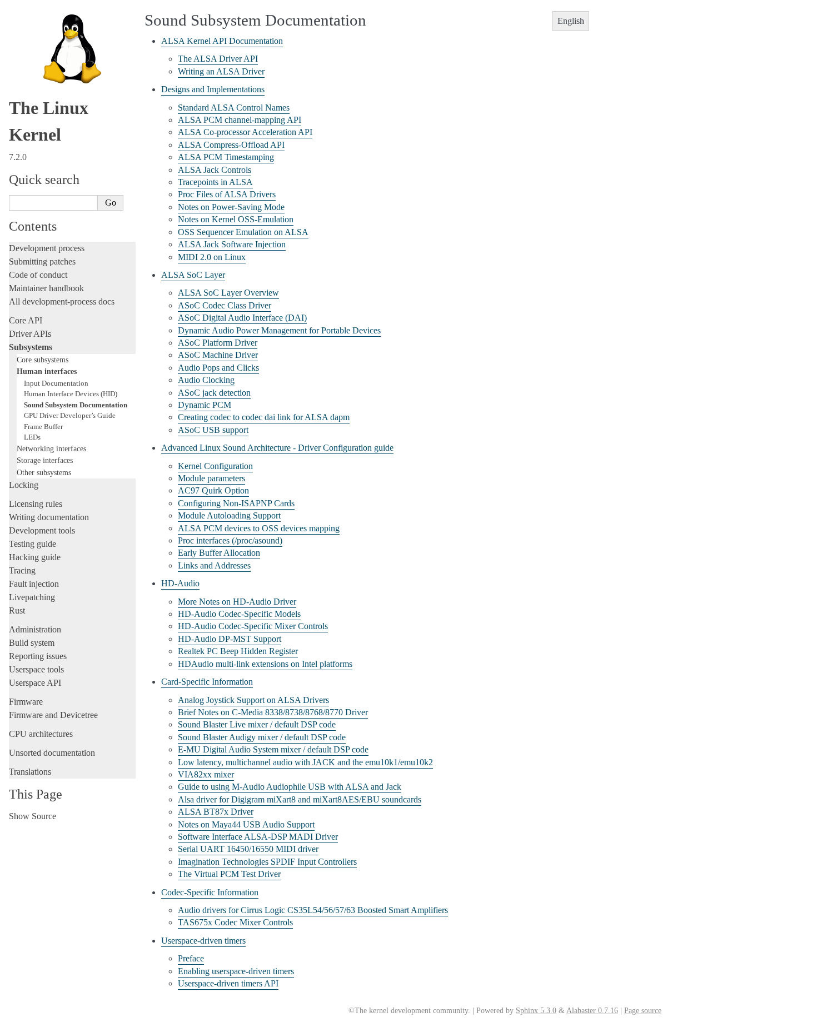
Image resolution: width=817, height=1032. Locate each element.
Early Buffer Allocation (219, 552)
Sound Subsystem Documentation (75, 405)
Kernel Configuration (215, 466)
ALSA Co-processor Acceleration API (245, 132)
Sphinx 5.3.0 (536, 1010)
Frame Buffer (43, 426)
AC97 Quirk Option (213, 490)
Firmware (26, 701)
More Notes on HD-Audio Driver (237, 601)
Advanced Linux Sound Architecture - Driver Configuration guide (277, 447)
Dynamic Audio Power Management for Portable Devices (279, 330)
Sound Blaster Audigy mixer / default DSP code (262, 737)
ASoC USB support (213, 430)
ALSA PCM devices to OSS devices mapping (259, 528)
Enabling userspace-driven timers (236, 971)
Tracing (22, 570)
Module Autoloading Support (229, 515)
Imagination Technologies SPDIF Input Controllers (267, 861)
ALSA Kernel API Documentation (222, 41)
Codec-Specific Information (209, 892)
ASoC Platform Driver (217, 342)
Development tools (42, 530)
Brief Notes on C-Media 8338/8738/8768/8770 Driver (273, 712)
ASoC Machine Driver (218, 355)
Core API (25, 320)
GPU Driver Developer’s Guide (70, 415)
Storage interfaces (45, 460)
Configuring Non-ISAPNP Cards (236, 503)
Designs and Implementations (213, 89)
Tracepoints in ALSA (215, 182)
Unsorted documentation (52, 752)
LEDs (32, 437)
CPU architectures (41, 734)
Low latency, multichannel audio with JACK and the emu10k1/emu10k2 (305, 762)
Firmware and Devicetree (53, 715)
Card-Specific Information (207, 681)
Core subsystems (42, 359)
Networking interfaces (51, 448)
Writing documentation (49, 517)
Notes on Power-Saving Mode (231, 207)
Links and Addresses (214, 565)
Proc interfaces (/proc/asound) (230, 540)
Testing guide (32, 544)
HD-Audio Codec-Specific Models (239, 614)
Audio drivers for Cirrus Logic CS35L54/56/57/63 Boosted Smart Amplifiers (313, 910)
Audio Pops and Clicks (218, 367)
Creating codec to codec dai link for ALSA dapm (264, 417)
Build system (31, 642)
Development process (46, 248)
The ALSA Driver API (218, 58)
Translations (30, 771)
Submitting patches (42, 261)
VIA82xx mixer (206, 774)
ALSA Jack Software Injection (232, 244)
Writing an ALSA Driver (221, 71)
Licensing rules (35, 503)
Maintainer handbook (46, 288)
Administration (35, 629)
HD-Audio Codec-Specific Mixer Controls (253, 626)
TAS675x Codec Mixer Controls (235, 922)
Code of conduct (38, 275)
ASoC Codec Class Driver (224, 305)
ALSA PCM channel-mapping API (239, 119)
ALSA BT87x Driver (215, 811)
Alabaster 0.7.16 (592, 1010)
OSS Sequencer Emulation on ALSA (243, 232)
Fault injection (34, 584)
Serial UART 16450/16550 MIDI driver (248, 849)
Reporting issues (38, 656)
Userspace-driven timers (203, 940)
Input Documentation (56, 383)
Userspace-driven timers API (228, 983)
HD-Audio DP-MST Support (229, 639)
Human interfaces (47, 371)
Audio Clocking (206, 380)
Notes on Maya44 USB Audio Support (246, 824)
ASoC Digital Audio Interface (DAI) (242, 317)
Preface (191, 958)
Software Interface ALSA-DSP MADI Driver (258, 836)
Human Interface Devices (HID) (70, 394)
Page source (642, 1010)
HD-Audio (180, 583)
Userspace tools (36, 669)
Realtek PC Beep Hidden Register (238, 651)
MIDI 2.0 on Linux (212, 257)
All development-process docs (61, 301)
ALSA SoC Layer (193, 275)
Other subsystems (44, 472)
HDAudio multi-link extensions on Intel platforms (265, 664)
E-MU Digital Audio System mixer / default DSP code (273, 749)
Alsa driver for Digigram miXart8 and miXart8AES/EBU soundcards (299, 799)
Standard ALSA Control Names (234, 107)
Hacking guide (35, 557)
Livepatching (32, 597)
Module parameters (211, 478)
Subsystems (30, 347)
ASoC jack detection (214, 392)
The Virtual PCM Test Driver (229, 874)
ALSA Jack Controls (214, 170)
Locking (23, 485)
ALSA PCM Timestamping (226, 157)
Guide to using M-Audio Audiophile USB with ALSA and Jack (289, 786)
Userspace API (35, 682)
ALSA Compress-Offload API (231, 144)
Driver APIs (30, 333)
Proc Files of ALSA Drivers (227, 194)
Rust (17, 610)
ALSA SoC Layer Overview (228, 292)
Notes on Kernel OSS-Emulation (235, 219)
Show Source (32, 816)
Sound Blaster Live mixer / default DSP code (257, 724)
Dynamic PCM (204, 405)
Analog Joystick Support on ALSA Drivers (253, 700)
